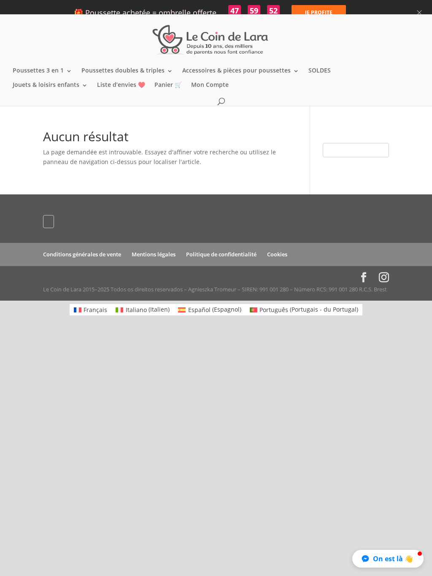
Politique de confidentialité (221, 254)
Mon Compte (210, 85)
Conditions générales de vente (82, 254)
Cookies (277, 254)
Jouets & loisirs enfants (46, 85)
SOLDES (319, 70)
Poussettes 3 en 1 (38, 70)
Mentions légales (154, 254)
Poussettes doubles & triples (123, 70)
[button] (388, 559)
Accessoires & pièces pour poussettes (236, 70)
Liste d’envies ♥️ (121, 85)
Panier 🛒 (168, 85)
